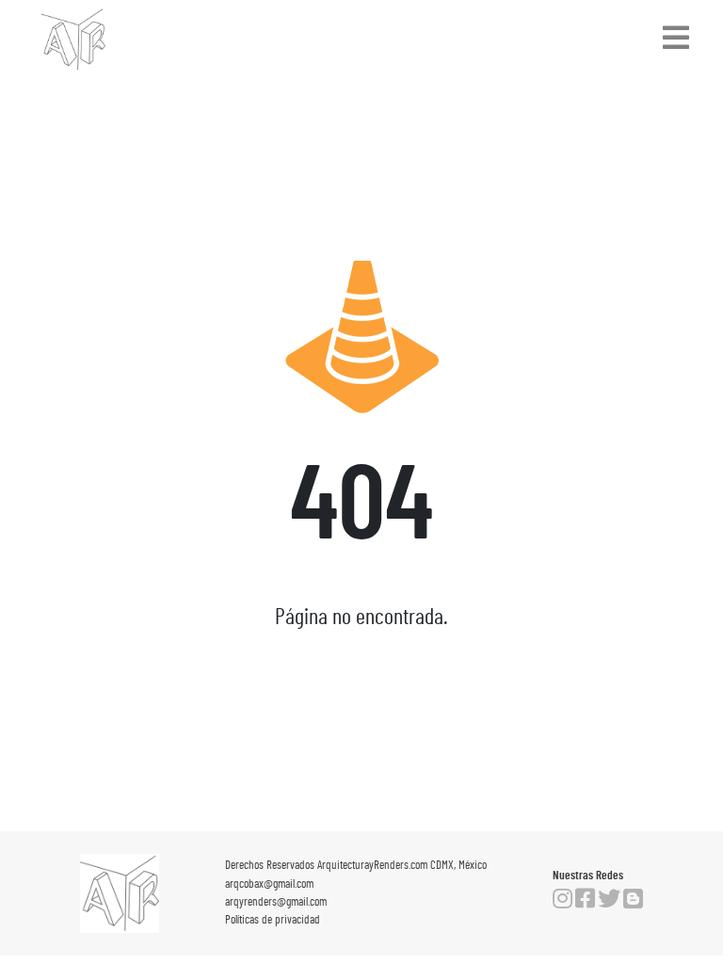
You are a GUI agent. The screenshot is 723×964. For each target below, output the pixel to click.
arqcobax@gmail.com (269, 884)
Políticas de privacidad (272, 920)
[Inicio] (73, 39)
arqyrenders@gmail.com (276, 902)
